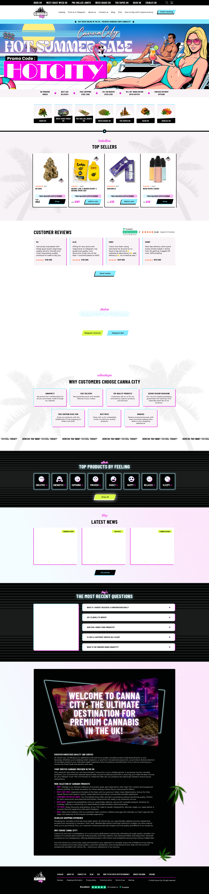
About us (70, 874)
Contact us (82, 874)
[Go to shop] (104, 56)
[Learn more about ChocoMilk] (122, 180)
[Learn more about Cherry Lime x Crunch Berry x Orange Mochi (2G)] (86, 180)
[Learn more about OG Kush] (50, 180)
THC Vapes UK (122, 2)
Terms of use (120, 880)
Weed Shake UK (103, 2)
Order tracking (139, 874)
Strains (152, 874)
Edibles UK (151, 2)
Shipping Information (74, 880)
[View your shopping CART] (172, 2)
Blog (91, 874)
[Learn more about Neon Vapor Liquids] (158, 180)
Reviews (60, 880)
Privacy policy (91, 880)
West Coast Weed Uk (56, 2)
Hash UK (137, 2)
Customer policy (106, 880)
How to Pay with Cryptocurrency (116, 874)
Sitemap (131, 880)
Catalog (60, 874)
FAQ (98, 874)
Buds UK (38, 2)
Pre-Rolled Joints (81, 2)
